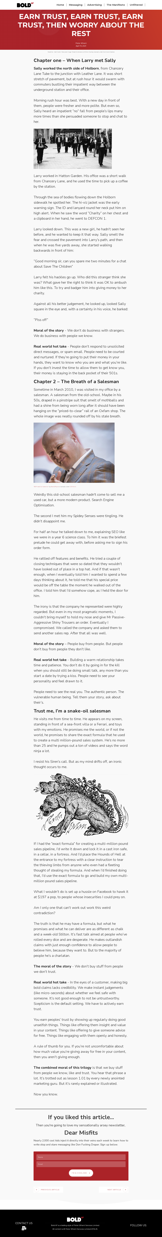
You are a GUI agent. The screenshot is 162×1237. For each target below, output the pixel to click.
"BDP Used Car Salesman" (41, 486)
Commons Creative (108, 52)
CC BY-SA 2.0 (73, 486)
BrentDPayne (55, 486)
